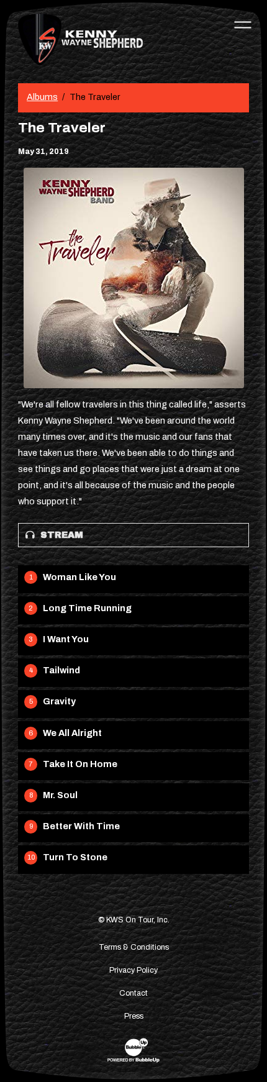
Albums (42, 97)
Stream (61, 535)
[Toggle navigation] (243, 24)
